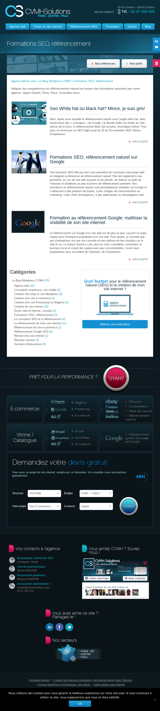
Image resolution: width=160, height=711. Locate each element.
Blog (148, 26)
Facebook (59, 627)
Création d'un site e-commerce (32, 298)
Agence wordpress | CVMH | (37, 11)
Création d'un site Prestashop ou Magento (39, 302)
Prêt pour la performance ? (63, 377)
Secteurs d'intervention (28, 344)
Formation (112, 26)
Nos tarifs (136, 63)
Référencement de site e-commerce (35, 327)
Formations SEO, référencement (33, 314)
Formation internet (39, 680)
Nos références (105, 63)
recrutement (104, 12)
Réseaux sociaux (24, 340)
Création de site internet (28, 306)
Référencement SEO (84, 26)
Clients (132, 26)
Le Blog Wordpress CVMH (54, 81)
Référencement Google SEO (31, 331)
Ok (80, 703)
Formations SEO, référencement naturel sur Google (93, 159)
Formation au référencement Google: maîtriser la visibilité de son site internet (98, 220)
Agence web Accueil (23, 81)
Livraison (69, 506)
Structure (17, 493)
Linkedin (50, 627)
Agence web (17, 26)
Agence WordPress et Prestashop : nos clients (64, 684)
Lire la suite (140, 141)
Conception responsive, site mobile (35, 289)
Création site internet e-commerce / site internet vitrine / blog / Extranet (92, 680)
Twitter (69, 627)
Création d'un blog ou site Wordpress (36, 294)
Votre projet (19, 506)
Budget (68, 493)
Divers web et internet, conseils (33, 310)
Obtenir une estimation (115, 324)
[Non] (155, 699)
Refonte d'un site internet (29, 335)
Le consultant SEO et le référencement (37, 319)
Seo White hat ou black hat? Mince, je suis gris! (97, 108)
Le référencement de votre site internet (37, 323)
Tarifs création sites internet (109, 684)
